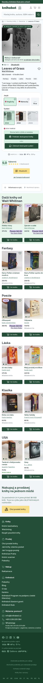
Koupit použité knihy (11, 533)
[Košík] (35, 8)
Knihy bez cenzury (21, 672)
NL (28, 678)
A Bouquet (6, 320)
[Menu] (39, 8)
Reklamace (7, 571)
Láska (6, 343)
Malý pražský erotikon (33, 368)
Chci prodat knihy (10, 543)
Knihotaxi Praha (9, 554)
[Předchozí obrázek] (5, 45)
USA (5, 437)
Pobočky (6, 561)
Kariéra (5, 592)
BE (35, 678)
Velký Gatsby (29, 415)
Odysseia (28, 320)
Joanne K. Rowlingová (9, 278)
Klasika (7, 390)
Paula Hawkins (7, 417)
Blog (4, 585)
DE (11, 678)
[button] (21, 43)
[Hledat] (38, 14)
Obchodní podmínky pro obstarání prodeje (21, 665)
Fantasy (7, 248)
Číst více (5, 90)
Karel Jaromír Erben (9, 323)
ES (21, 678)
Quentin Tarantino (8, 467)
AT (8, 678)
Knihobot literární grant (12, 602)
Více (35, 103)
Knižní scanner (8, 557)
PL (39, 678)
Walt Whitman (8, 71)
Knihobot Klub (8, 605)
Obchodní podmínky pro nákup (21, 661)
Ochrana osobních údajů (21, 669)
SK (4, 678)
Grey (26, 462)
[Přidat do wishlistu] (39, 69)
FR (32, 678)
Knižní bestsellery (10, 526)
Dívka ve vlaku (8, 415)
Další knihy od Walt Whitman (12, 199)
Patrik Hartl (6, 370)
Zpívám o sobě (30, 226)
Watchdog (7, 529)
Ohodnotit (15, 65)
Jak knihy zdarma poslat (13, 547)
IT (24, 678)
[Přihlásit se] (31, 8)
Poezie (6, 295)
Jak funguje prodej (10, 550)
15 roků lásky (7, 368)
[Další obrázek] (38, 45)
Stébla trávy (7, 226)
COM (16, 678)
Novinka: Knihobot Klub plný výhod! (16, 2)
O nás (4, 589)
